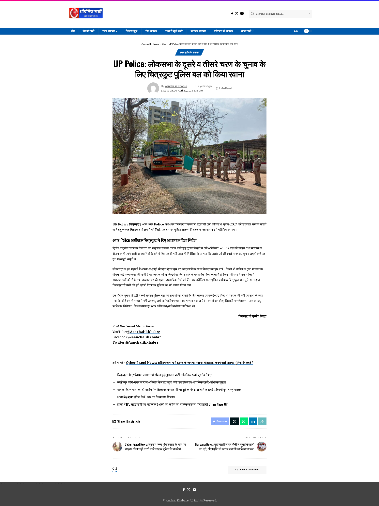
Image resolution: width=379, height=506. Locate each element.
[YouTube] (242, 13)
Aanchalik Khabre (176, 86)
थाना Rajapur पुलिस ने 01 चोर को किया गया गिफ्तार (146, 396)
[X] (236, 13)
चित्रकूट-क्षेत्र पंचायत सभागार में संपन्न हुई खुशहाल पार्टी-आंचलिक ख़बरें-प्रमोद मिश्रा (164, 374)
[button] (296, 31)
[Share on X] (234, 421)
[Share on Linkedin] (253, 421)
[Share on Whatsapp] (244, 421)
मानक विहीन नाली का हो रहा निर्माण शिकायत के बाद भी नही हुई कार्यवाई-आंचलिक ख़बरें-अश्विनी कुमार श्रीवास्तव (179, 389)
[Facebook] (232, 13)
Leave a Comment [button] (249, 469)
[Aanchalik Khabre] (86, 14)
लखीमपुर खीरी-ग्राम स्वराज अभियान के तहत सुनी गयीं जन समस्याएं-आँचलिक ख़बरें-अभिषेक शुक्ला (171, 382)
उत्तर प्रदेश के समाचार (190, 52)
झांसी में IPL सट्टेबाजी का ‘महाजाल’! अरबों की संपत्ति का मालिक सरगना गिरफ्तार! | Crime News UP (172, 404)
